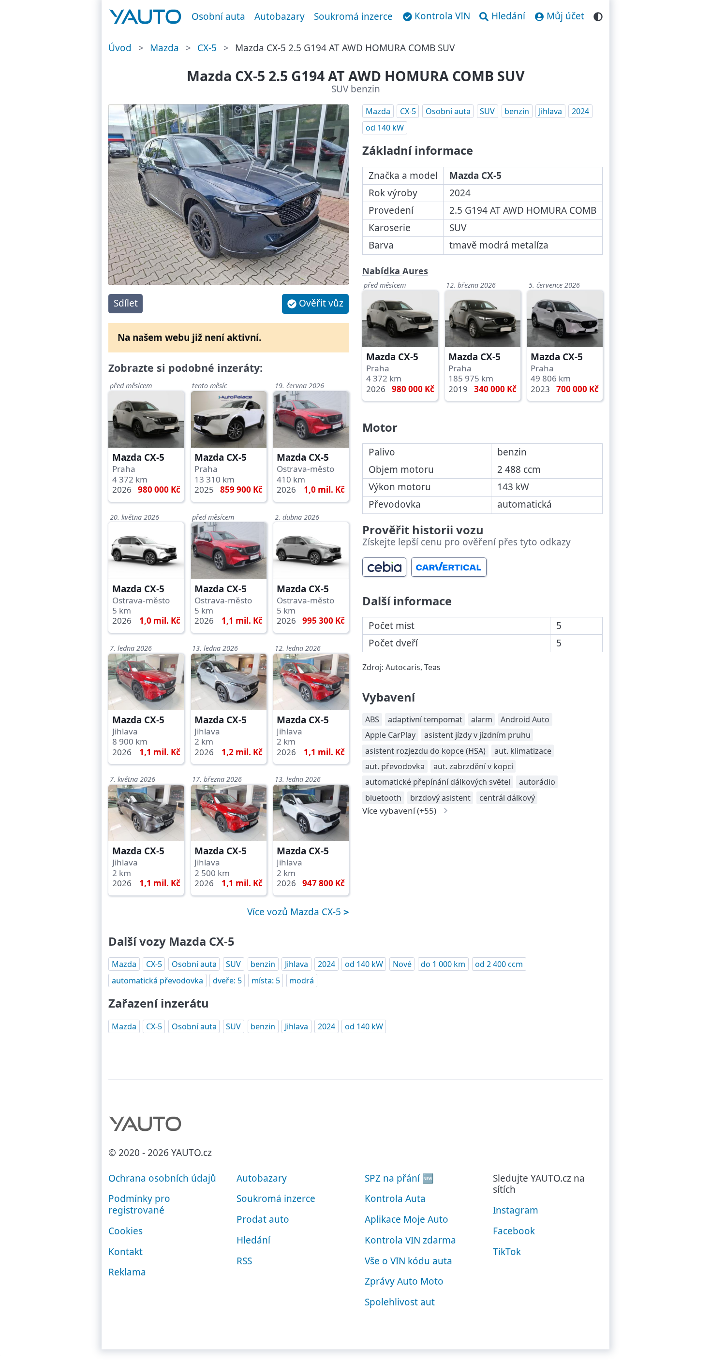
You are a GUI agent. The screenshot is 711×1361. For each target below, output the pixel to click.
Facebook (514, 1231)
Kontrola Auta (395, 1198)
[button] (315, 304)
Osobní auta (218, 16)
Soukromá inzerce (353, 16)
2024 (580, 111)
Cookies (125, 1231)
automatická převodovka (157, 980)
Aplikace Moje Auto (406, 1219)
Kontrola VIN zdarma (410, 1240)
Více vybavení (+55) (399, 810)
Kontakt (125, 1251)
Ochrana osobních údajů (162, 1178)
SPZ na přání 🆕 (399, 1178)
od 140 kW (385, 127)
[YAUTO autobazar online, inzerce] (145, 17)
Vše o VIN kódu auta (408, 1261)
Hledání (253, 1240)
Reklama (127, 1272)
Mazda (164, 48)
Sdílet (126, 303)
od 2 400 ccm (499, 964)
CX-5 (207, 48)
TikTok (507, 1251)
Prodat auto (263, 1219)
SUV (487, 111)
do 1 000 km (443, 964)
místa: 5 (266, 980)
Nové (402, 964)
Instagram (515, 1210)
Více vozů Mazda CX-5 (295, 912)
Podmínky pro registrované (139, 1204)
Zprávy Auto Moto (404, 1281)
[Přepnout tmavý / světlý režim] (598, 15)
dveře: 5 (227, 980)
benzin (516, 111)
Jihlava (550, 111)
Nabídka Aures (395, 271)
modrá (301, 980)
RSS (244, 1261)
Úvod (120, 48)
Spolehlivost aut (400, 1302)
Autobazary (279, 16)
